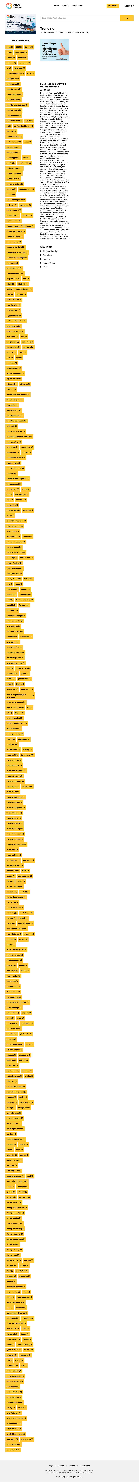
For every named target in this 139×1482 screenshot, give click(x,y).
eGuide (65, 6)
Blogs (56, 6)
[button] (129, 6)
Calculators (77, 6)
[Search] (127, 18)
